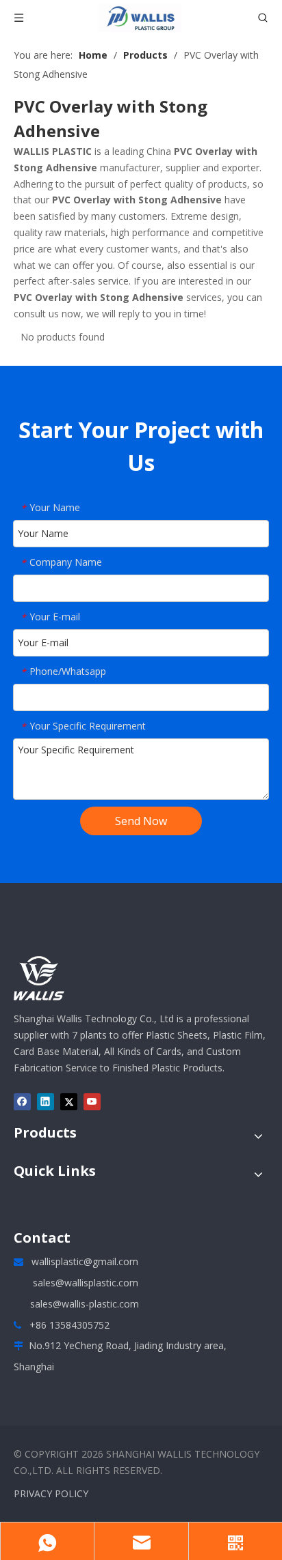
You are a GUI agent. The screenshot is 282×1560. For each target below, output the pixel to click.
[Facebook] (22, 1101)
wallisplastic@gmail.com (84, 1261)
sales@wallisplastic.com (85, 1282)
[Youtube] (92, 1101)
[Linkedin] (45, 1101)
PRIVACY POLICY (51, 1493)
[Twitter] (68, 1101)
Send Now (141, 820)
